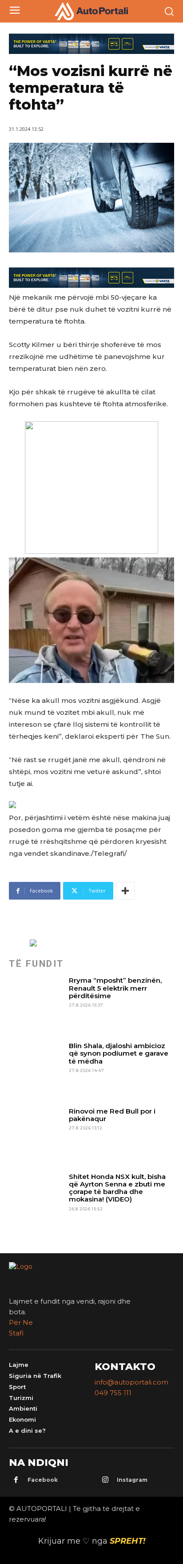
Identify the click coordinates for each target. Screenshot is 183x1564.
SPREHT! (127, 1541)
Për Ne (21, 1322)
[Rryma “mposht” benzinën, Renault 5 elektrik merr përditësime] (36, 1004)
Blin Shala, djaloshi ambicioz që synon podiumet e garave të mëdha (118, 1053)
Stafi (16, 1333)
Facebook (43, 1479)
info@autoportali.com (131, 1382)
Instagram (132, 1479)
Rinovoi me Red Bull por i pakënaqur (112, 1115)
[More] (125, 891)
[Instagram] (105, 1480)
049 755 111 (113, 1393)
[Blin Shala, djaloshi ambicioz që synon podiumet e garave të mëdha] (36, 1069)
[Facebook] (16, 1480)
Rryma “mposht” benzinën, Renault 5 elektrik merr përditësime (115, 988)
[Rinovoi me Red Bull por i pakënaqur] (36, 1134)
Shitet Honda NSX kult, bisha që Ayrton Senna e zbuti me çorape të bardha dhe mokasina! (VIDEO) (117, 1188)
